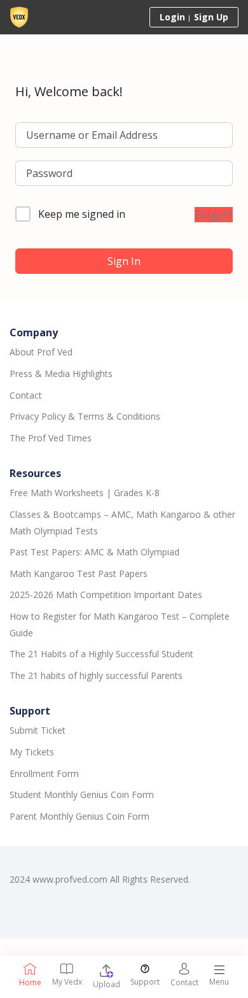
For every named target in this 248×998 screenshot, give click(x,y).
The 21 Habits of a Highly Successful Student (101, 654)
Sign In (124, 261)
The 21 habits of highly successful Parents (96, 675)
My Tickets (32, 752)
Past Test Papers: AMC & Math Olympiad (94, 552)
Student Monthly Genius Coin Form (82, 794)
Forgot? (213, 215)
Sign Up (211, 17)
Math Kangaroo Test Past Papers (79, 573)
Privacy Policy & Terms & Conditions (85, 416)
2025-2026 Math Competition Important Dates (106, 594)
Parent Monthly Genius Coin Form (79, 816)
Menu (219, 981)
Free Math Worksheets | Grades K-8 (85, 493)
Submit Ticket (37, 730)
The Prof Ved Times (51, 438)
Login (172, 17)
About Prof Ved (41, 352)
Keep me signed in (81, 214)
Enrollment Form (44, 773)
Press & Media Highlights (61, 373)
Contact (26, 395)
